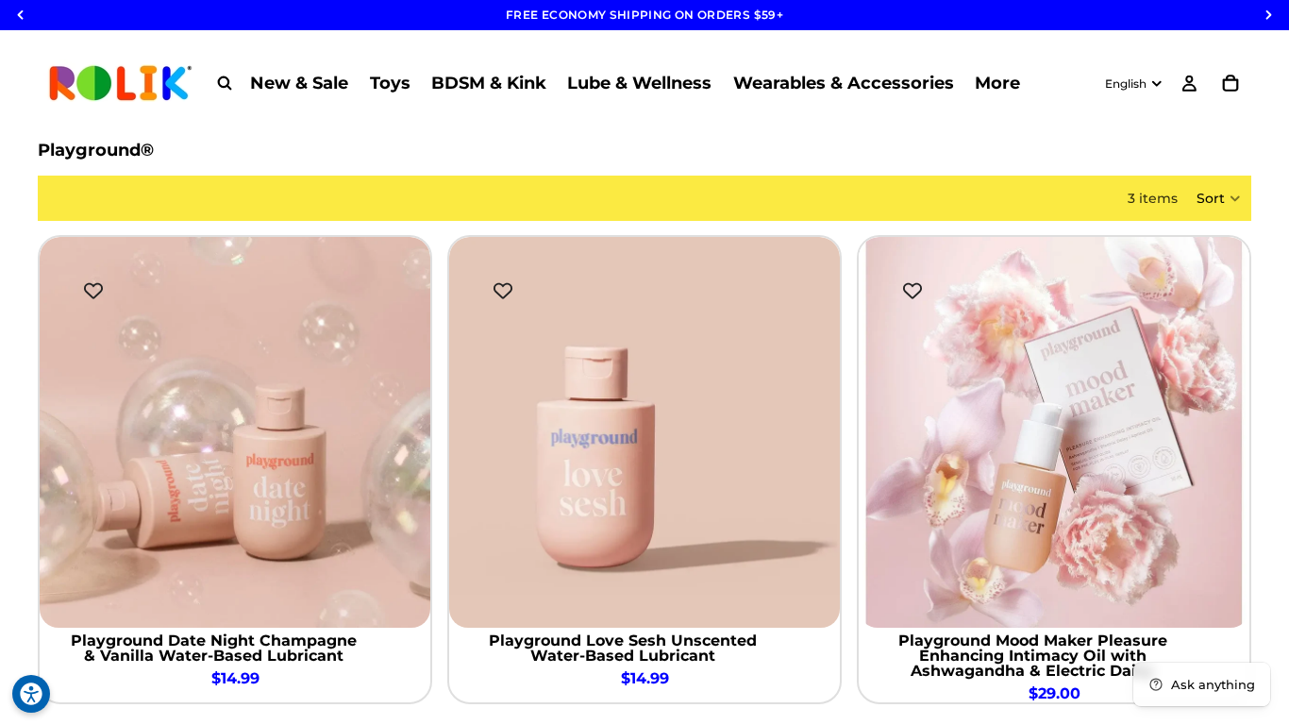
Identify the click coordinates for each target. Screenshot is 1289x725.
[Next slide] (402, 432)
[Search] (224, 83)
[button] (1219, 198)
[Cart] (1230, 83)
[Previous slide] (68, 432)
